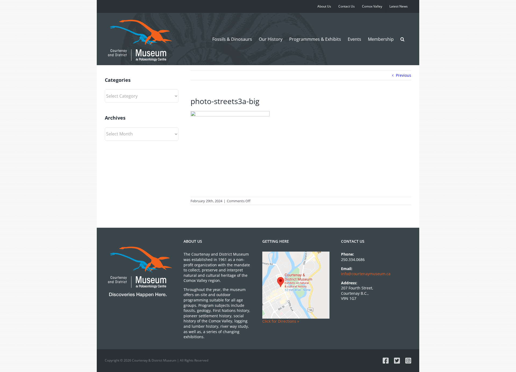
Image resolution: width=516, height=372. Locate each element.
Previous (403, 75)
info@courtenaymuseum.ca (365, 273)
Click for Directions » (280, 321)
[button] (402, 39)
